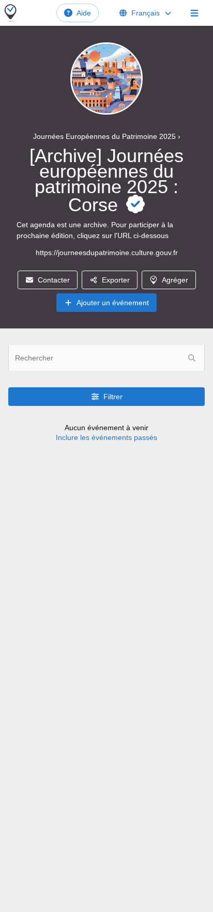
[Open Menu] (194, 13)
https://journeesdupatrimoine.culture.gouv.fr (107, 252)
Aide (84, 13)
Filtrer (113, 396)
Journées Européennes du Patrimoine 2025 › (106, 136)
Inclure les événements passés (106, 437)
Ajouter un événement (113, 302)
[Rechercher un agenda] (192, 358)
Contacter (54, 280)
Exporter (116, 280)
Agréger (175, 280)
